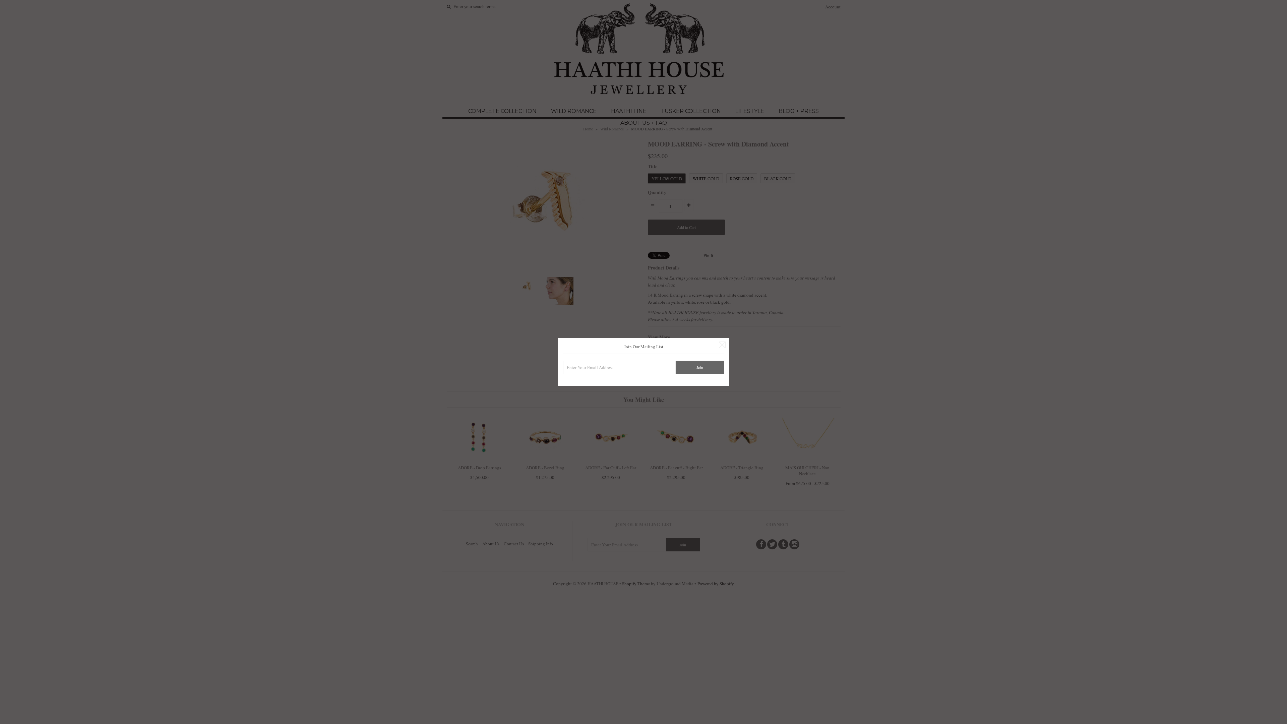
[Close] (722, 345)
